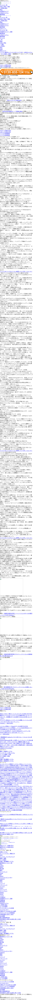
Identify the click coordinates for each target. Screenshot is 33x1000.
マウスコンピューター (23, 775)
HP (31, 765)
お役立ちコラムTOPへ (6, 748)
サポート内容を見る (5, 65)
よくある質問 (3, 906)
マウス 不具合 (26, 783)
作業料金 (2, 900)
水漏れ (14, 810)
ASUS (1, 888)
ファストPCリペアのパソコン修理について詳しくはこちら (16, 271)
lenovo (1, 876)
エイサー (2, 886)
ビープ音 (20, 765)
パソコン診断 (10, 795)
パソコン (17, 776)
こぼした (9, 810)
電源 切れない (24, 787)
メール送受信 (8, 783)
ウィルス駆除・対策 (5, 754)
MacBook (28, 768)
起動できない (12, 789)
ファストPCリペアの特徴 (7, 908)
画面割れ (16, 797)
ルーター (2, 764)
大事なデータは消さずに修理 (8, 911)
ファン (2, 775)
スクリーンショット (10, 772)
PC (18, 778)
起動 (28, 776)
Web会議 (17, 791)
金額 (13, 799)
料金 (1, 9)
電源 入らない (25, 789)
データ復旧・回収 (5, 756)
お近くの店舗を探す (5, 66)
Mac (26, 776)
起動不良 (18, 789)
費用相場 (16, 795)
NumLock (7, 786)
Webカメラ (12, 791)
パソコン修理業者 (23, 797)
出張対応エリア (4, 11)
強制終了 (6, 770)
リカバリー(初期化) (19, 807)
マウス (12, 807)
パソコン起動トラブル (23, 803)
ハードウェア (8, 805)
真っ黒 (5, 810)
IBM (1, 880)
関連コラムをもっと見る (7, 746)
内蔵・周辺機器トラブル (7, 759)
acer (11, 773)
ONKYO (2, 879)
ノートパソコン (27, 764)
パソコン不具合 (26, 795)
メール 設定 (13, 781)
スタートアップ (16, 773)
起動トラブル (12, 792)
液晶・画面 (3, 858)
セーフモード (6, 765)
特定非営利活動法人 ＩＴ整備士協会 (12, 111)
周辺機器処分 (16, 780)
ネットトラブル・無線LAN (7, 853)
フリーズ (7, 764)
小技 (17, 772)
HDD (10, 767)
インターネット (8, 778)
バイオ (2, 895)
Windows (17, 770)
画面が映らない (4, 792)
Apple (1, 873)
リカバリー (5, 776)
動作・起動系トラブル (6, 751)
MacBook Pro (24, 794)
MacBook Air (18, 794)
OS (20, 770)
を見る (7, 845)
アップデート (24, 770)
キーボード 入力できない (22, 786)
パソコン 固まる (10, 794)
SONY (1, 894)
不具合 (10, 768)
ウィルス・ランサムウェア (7, 856)
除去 (2, 778)
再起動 (10, 770)
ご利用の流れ (3, 8)
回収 (31, 767)
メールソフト (21, 781)
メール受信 (28, 781)
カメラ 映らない (27, 791)
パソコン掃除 (12, 802)
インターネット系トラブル (7, 753)
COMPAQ (2, 897)
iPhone (25, 807)
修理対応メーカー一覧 (6, 863)
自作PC (2, 892)
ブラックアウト (16, 808)
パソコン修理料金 (24, 805)
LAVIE (15, 767)
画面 (21, 810)
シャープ (2, 883)
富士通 (16, 765)
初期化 (12, 765)
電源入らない (25, 799)
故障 (3, 803)
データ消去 (5, 767)
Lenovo (10, 776)
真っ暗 (2, 810)
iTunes (29, 807)
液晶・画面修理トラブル (7, 761)
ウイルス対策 (23, 780)
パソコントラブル (24, 802)
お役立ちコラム (4, 13)
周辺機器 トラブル (12, 784)
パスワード (24, 808)
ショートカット (22, 772)
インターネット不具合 (11, 803)
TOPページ (3, 28)
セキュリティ (13, 775)
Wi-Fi (23, 765)
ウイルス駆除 (6, 781)
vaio (31, 773)
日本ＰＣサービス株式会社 (14, 100)
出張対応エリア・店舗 (6, 31)
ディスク (21, 778)
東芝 (1, 870)
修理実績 (2, 14)
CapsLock (2, 786)
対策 (16, 778)
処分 (1, 767)
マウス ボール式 (17, 783)
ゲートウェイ (3, 891)
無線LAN (27, 765)
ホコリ (18, 802)
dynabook (2, 768)
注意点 (14, 768)
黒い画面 (22, 776)
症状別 (18, 810)
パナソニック (3, 885)
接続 (13, 776)
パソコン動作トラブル (12, 800)
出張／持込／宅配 (5, 6)
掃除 (8, 807)
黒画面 (18, 792)
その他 (2, 757)
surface (22, 773)
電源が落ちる (16, 805)
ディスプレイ (16, 764)
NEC (18, 767)
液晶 (11, 764)
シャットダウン (15, 787)
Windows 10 (4, 773)
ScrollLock (12, 786)
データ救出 (9, 799)
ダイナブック (18, 799)
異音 (5, 775)
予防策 (8, 775)
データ (25, 778)
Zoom (20, 791)
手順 (13, 770)
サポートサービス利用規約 (7, 912)
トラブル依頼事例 (5, 133)
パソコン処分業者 (7, 780)
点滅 (8, 773)
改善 (22, 768)
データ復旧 (3, 859)
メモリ (20, 795)
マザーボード (10, 797)
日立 (1, 881)
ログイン (29, 808)
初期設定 (18, 768)
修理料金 (2, 33)
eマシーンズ (3, 889)
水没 (1, 855)
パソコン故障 (8, 808)
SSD (12, 767)
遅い (24, 768)
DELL (21, 764)
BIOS (1, 765)
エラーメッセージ (25, 767)
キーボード (27, 773)
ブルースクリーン (23, 800)
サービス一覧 (3, 5)
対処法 (7, 768)
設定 (13, 778)
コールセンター (4, 909)
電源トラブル (23, 792)
